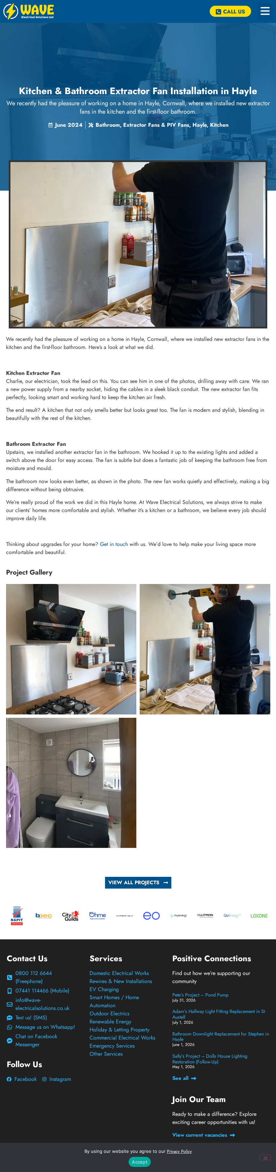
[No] (265, 1157)
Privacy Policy (179, 1151)
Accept (139, 1162)
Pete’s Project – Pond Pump (200, 994)
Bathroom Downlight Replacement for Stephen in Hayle (220, 1036)
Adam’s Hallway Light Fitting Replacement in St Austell (218, 1014)
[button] (265, 11)
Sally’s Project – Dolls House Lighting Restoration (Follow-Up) (209, 1059)
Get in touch (114, 544)
